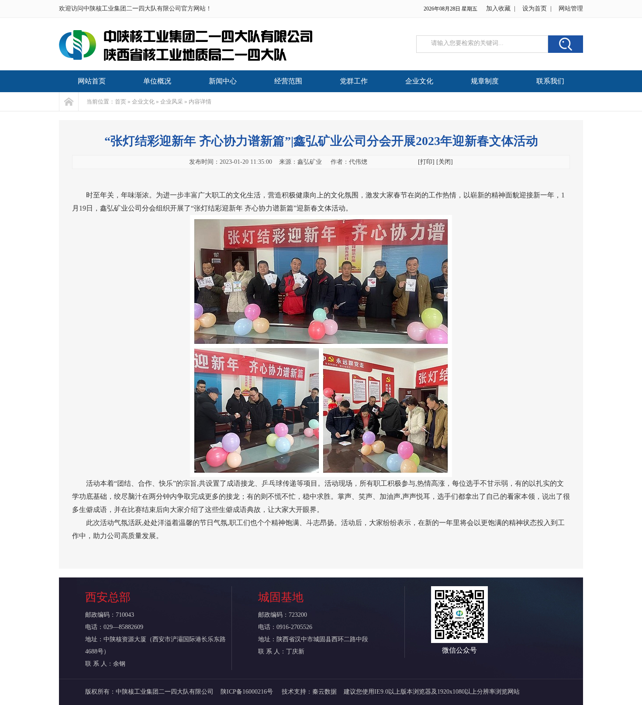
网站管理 (571, 8)
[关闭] (444, 162)
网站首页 (92, 81)
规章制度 (485, 81)
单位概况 (157, 81)
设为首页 (534, 8)
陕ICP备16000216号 (248, 691)
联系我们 (550, 81)
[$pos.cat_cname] (69, 101)
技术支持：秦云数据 (309, 691)
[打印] (426, 162)
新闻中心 (223, 81)
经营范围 (288, 81)
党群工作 (354, 81)
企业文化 (419, 81)
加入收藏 (498, 8)
